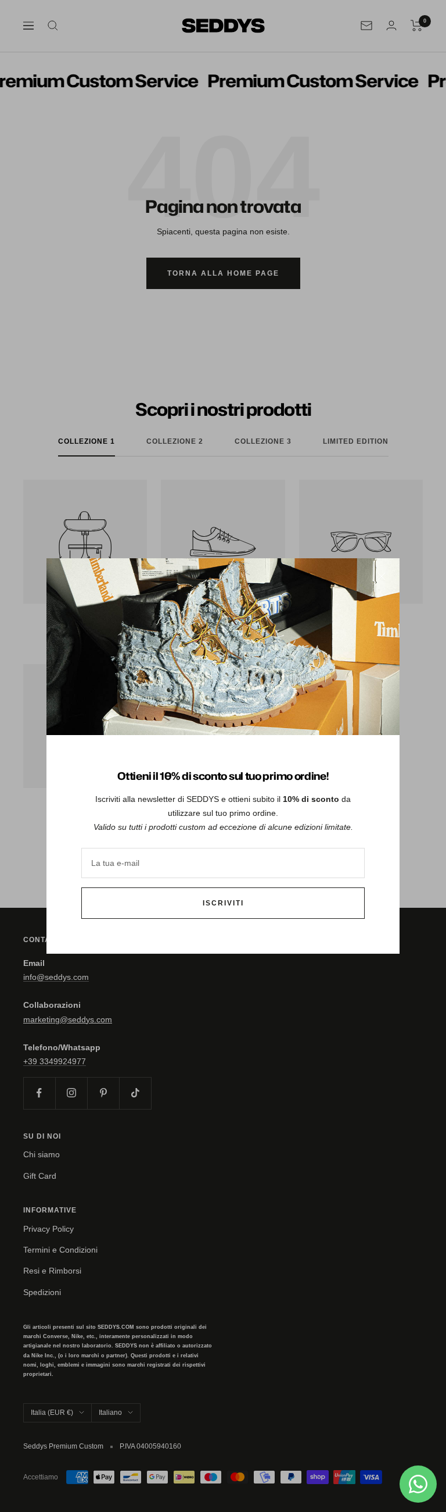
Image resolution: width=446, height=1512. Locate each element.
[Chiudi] (381, 576)
